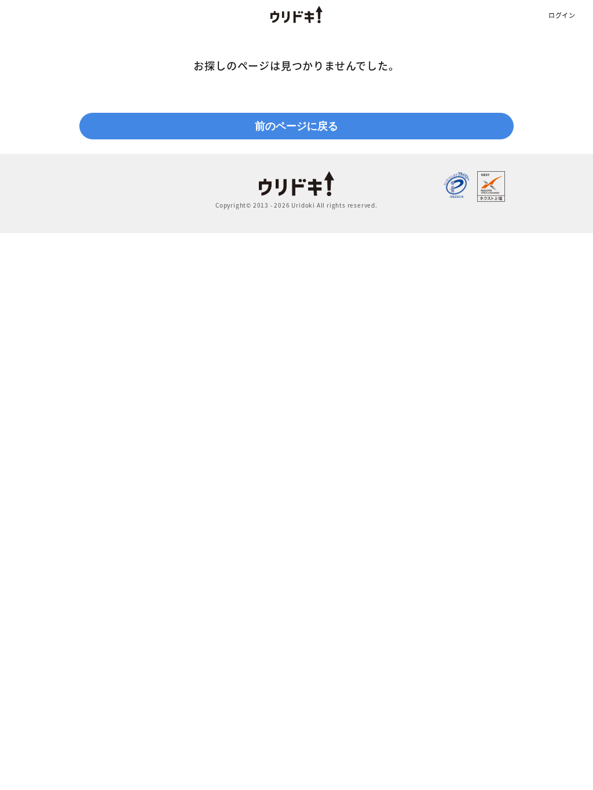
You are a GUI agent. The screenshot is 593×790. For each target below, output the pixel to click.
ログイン (562, 15)
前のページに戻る (296, 126)
